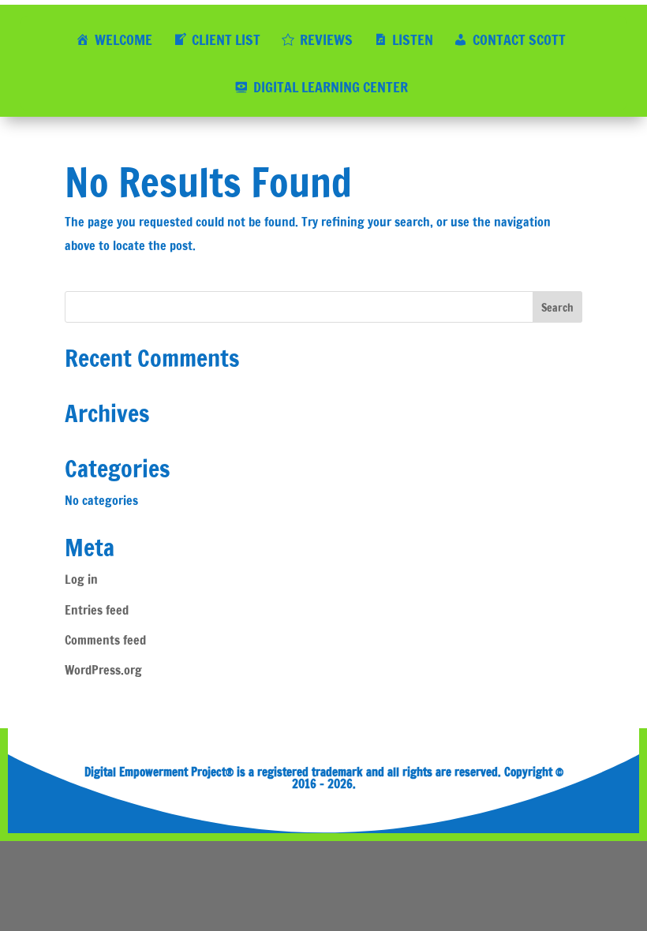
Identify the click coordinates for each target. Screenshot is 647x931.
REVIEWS (326, 39)
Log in (81, 579)
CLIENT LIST (226, 39)
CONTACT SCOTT (519, 39)
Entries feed (97, 610)
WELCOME (123, 39)
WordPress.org (103, 670)
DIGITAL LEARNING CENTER (330, 87)
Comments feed (105, 640)
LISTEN (412, 39)
